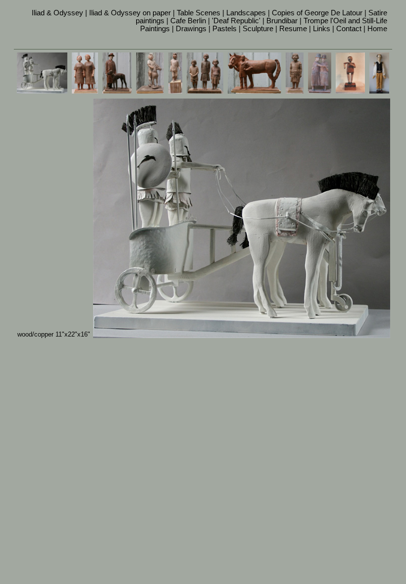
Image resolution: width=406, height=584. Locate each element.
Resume (293, 29)
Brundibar (282, 21)
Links (321, 29)
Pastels (224, 29)
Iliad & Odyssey (57, 13)
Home (377, 29)
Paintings (155, 29)
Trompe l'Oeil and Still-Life (345, 21)
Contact (348, 29)
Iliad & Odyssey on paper (130, 13)
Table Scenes (198, 13)
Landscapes (246, 13)
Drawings (191, 29)
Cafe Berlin (188, 21)
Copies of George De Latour (317, 13)
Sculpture (258, 29)
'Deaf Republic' (236, 21)
